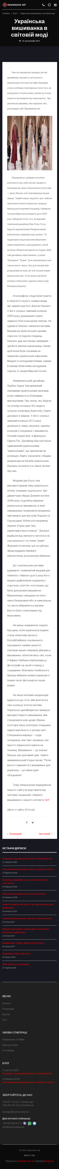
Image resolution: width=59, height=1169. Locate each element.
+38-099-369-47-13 (12, 1123)
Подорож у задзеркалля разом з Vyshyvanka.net (27, 858)
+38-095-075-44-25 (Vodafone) (18, 1105)
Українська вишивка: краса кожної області (24, 894)
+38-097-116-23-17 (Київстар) (17, 1102)
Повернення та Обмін (13, 1039)
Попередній (15, 834)
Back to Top (29, 1155)
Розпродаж (8, 1009)
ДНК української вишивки (15, 964)
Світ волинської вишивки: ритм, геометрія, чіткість (28, 869)
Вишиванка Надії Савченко (16, 953)
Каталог (6, 1003)
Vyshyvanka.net (33, 1150)
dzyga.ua (48, 1161)
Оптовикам (8, 1050)
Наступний (45, 834)
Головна (6, 13)
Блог (15, 13)
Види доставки (10, 1045)
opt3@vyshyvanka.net (13, 1127)
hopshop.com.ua (25, 1161)
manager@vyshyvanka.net (15, 1112)
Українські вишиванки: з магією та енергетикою (27, 918)
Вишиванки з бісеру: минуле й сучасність (23, 943)
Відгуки (6, 1014)
